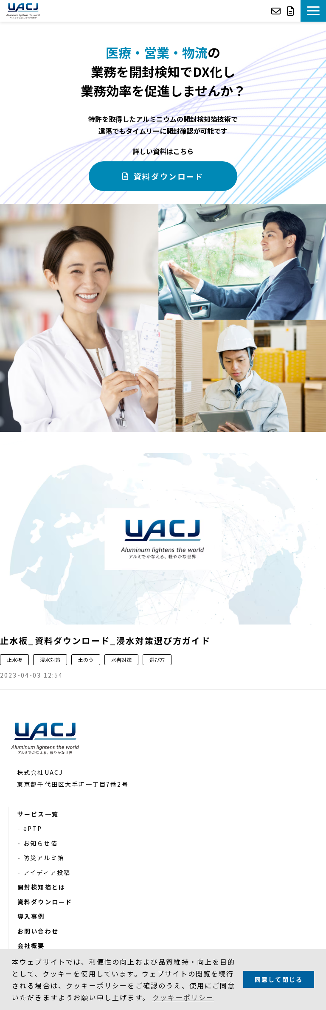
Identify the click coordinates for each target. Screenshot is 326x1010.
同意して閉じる (279, 979)
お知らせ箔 (40, 843)
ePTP (32, 828)
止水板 (14, 659)
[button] (313, 11)
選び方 (157, 659)
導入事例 (31, 916)
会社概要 (31, 945)
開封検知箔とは (41, 887)
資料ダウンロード (291, 11)
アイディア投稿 (46, 872)
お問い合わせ (277, 11)
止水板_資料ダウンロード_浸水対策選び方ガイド (105, 640)
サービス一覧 (38, 814)
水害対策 (121, 659)
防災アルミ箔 (44, 857)
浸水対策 (50, 659)
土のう (85, 659)
